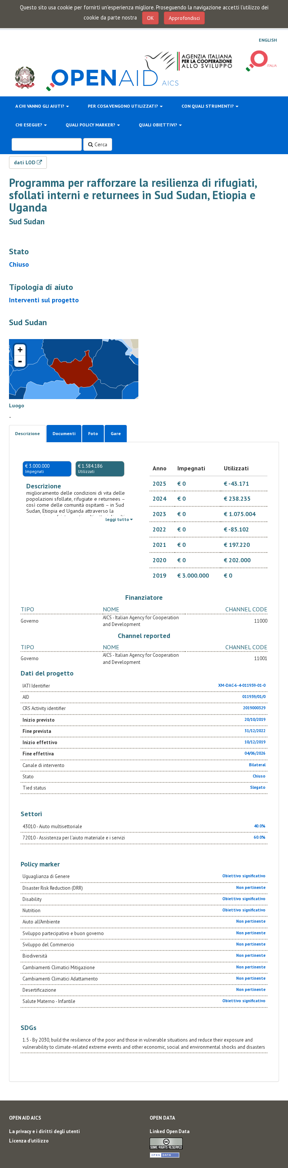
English (268, 40)
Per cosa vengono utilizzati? (123, 106)
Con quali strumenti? (208, 106)
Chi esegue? (29, 125)
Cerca (100, 144)
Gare (116, 433)
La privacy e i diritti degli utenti (44, 1131)
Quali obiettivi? (158, 125)
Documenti (63, 433)
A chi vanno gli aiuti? (40, 106)
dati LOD (25, 162)
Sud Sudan (27, 221)
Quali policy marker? (91, 125)
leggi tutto (117, 519)
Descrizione (27, 433)
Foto (93, 433)
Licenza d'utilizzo (29, 1141)
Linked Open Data (169, 1131)
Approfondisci (184, 18)
